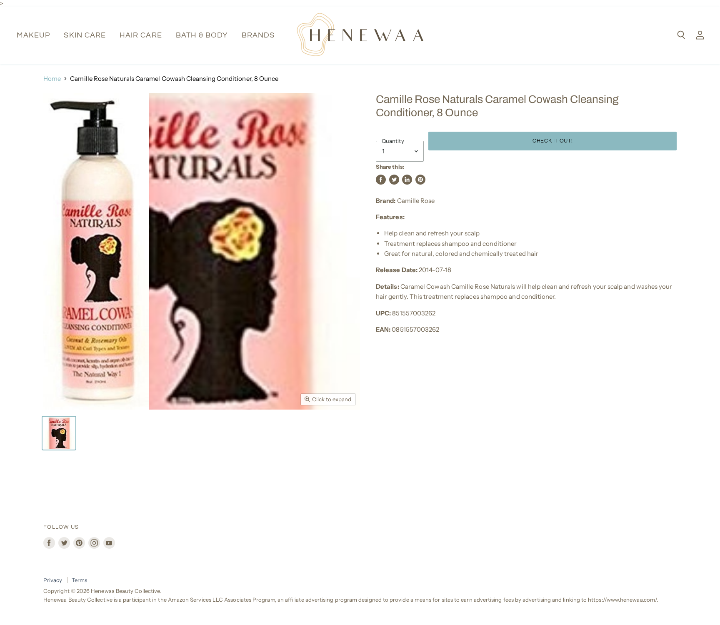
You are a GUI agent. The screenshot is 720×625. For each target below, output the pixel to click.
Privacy (52, 580)
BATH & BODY (202, 35)
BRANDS (258, 35)
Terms (79, 580)
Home (52, 78)
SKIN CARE (85, 35)
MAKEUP (33, 35)
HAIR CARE (141, 35)
